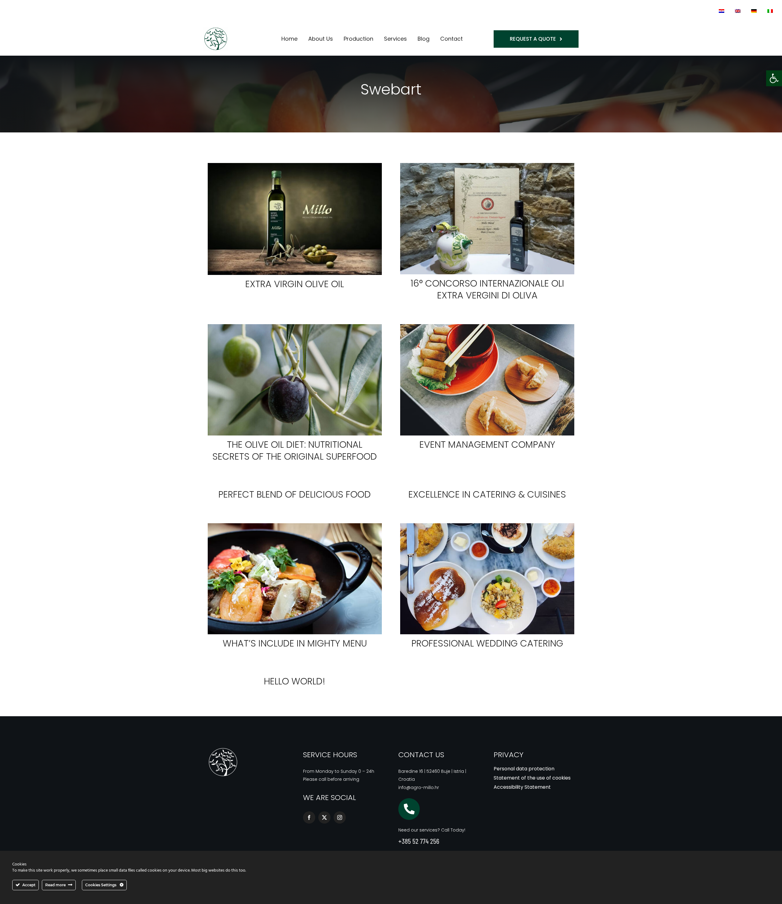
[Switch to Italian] (770, 11)
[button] (774, 78)
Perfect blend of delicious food (294, 494)
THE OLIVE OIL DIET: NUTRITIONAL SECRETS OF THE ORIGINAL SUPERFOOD (294, 450)
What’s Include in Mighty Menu (295, 643)
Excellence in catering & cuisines (487, 494)
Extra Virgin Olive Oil (294, 284)
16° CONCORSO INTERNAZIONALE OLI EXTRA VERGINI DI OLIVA (487, 289)
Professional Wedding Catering (487, 643)
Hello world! (294, 681)
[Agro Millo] (223, 749)
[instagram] (340, 817)
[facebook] (309, 817)
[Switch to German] (754, 11)
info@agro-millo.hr (418, 787)
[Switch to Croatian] (721, 11)
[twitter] (324, 817)
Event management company (487, 444)
